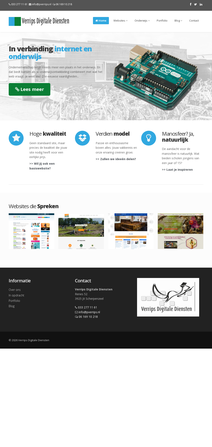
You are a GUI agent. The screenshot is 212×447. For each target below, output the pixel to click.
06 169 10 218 (64, 4)
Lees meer (31, 89)
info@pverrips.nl (41, 4)
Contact (194, 20)
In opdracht (16, 295)
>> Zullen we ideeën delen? (116, 159)
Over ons (15, 290)
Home (102, 20)
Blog (178, 20)
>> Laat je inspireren (177, 170)
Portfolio (162, 20)
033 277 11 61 (19, 4)
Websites (119, 20)
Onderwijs (141, 20)
